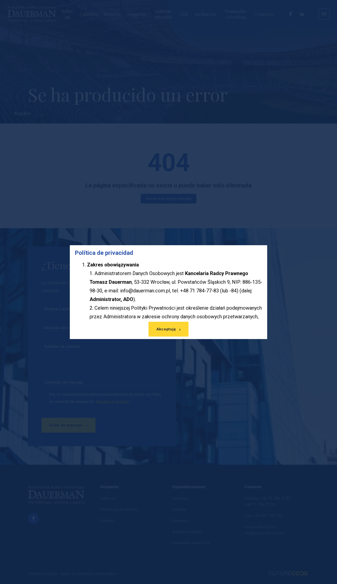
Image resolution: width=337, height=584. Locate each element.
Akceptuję (166, 329)
